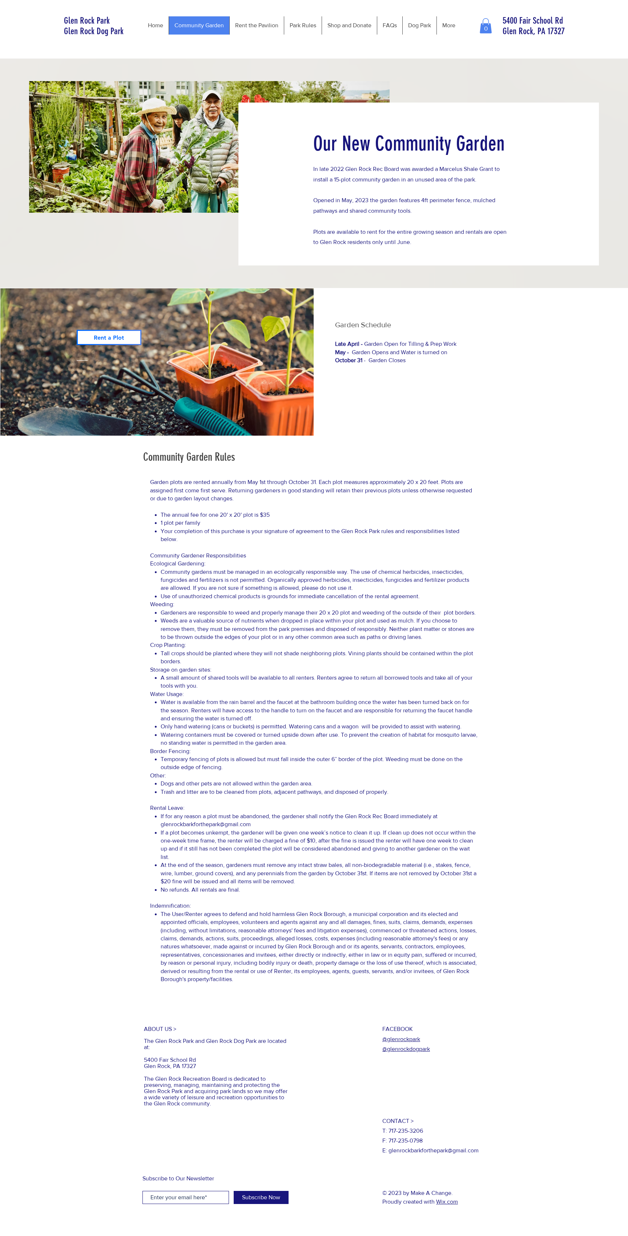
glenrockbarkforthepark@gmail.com (206, 824)
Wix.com (447, 1202)
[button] (485, 25)
